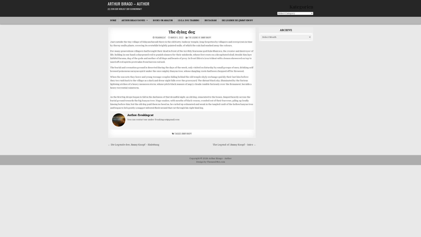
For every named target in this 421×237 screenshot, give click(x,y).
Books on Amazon (163, 20)
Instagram (211, 20)
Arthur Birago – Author (128, 4)
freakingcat (160, 38)
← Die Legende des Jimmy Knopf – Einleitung (133, 145)
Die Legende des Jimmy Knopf (237, 20)
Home (113, 20)
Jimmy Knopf (186, 133)
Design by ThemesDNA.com (210, 162)
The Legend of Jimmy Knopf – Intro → (234, 145)
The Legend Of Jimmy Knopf (199, 37)
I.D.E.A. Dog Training (188, 20)
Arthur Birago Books (133, 20)
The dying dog (182, 31)
